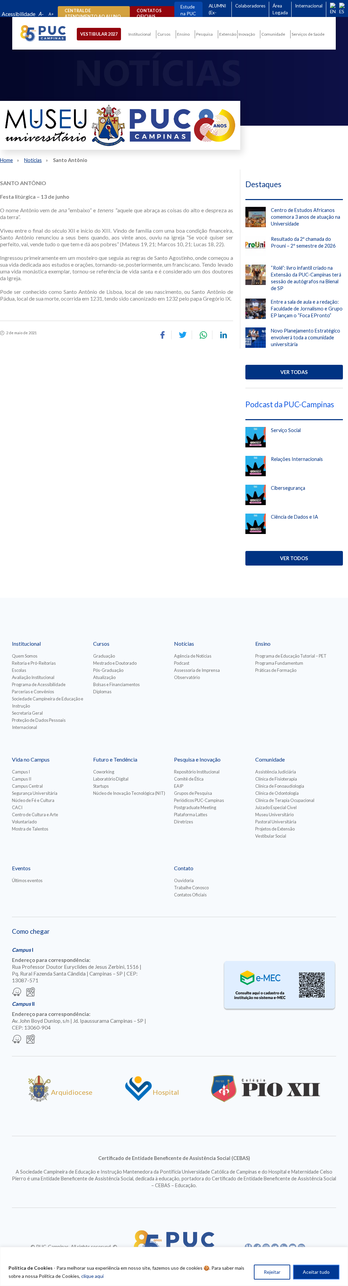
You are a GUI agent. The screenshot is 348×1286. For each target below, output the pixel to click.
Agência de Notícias (192, 656)
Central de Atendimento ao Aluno (93, 13)
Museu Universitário (274, 814)
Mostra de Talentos (30, 829)
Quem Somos (24, 656)
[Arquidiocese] (39, 1099)
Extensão (227, 34)
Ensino (183, 34)
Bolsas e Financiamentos (116, 684)
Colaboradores (250, 5)
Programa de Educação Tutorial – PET (291, 656)
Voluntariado (24, 821)
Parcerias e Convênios (33, 691)
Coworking (103, 771)
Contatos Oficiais (190, 894)
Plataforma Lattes (190, 814)
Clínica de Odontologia (277, 793)
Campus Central (27, 786)
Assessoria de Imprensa (197, 670)
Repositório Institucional (197, 771)
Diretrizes (183, 821)
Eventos (21, 868)
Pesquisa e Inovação (197, 759)
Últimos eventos (27, 880)
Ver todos (294, 558)
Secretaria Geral (27, 713)
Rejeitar (272, 1272)
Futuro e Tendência (115, 759)
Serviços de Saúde (308, 34)
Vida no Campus (31, 759)
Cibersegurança (288, 488)
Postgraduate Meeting (195, 807)
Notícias (33, 160)
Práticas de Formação (275, 670)
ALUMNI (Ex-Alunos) (217, 12)
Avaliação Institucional (33, 677)
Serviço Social (286, 430)
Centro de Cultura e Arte (35, 814)
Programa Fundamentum (279, 663)
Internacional (309, 5)
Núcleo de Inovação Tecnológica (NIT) (129, 793)
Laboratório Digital (110, 779)
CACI (17, 807)
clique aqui (92, 1276)
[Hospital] (138, 1099)
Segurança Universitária (34, 793)
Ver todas (294, 372)
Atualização (104, 677)
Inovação (247, 34)
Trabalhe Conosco (191, 887)
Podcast (181, 663)
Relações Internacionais (297, 459)
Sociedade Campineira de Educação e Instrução (47, 702)
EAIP (178, 786)
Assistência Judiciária (275, 771)
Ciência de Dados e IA (294, 517)
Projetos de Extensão (275, 829)
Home (6, 160)
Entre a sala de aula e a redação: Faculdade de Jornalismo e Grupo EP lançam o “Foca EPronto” (307, 308)
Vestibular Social (270, 836)
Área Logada (280, 9)
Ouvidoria (184, 880)
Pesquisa (204, 34)
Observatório (187, 677)
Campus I (21, 771)
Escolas (19, 670)
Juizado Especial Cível (276, 807)
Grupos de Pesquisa (193, 793)
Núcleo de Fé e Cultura (33, 800)
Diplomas (102, 691)
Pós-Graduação (108, 670)
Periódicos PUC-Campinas (199, 800)
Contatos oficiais (149, 13)
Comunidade (273, 34)
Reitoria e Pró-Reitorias (34, 663)
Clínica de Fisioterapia (276, 779)
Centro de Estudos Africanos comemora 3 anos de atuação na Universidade (305, 217)
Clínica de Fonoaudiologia (279, 786)
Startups (101, 786)
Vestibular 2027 (99, 34)
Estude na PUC (188, 10)
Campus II (21, 779)
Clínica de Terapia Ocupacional (284, 800)
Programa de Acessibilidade (39, 684)
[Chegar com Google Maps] (30, 992)
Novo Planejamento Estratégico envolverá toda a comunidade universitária (305, 337)
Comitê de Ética (189, 779)
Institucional (139, 34)
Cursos (164, 34)
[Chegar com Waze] (16, 992)
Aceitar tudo (316, 1272)
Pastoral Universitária (275, 821)
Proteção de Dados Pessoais (39, 720)
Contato (183, 868)
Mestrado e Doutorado (115, 663)
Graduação (104, 656)
